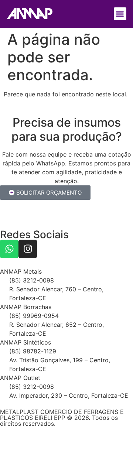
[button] (120, 13)
